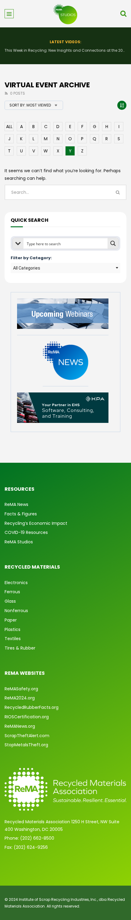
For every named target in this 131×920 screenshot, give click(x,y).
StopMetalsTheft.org (26, 745)
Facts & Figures (21, 514)
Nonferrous (16, 611)
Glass (10, 601)
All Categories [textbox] (26, 268)
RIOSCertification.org (27, 717)
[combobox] (65, 268)
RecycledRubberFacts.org (31, 707)
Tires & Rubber (20, 648)
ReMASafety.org (21, 689)
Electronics (16, 583)
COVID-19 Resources (26, 532)
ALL (9, 127)
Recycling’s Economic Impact (36, 523)
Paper (11, 620)
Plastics (12, 629)
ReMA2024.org (20, 698)
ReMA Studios (19, 542)
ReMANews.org (20, 726)
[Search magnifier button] (113, 243)
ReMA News (16, 504)
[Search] (123, 13)
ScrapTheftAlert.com (27, 736)
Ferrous (12, 592)
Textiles (13, 639)
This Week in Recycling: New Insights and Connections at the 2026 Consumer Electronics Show (65, 50)
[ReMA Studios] (65, 13)
